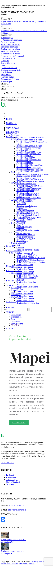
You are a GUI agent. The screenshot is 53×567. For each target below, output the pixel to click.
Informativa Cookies (9, 564)
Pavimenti (10, 475)
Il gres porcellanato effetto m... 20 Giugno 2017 (13, 540)
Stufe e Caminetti (13, 482)
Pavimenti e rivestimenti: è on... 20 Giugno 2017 (13, 552)
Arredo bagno (11, 480)
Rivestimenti (11, 477)
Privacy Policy (38, 561)
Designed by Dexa (26, 564)
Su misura (10, 484)
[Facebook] (24, 519)
